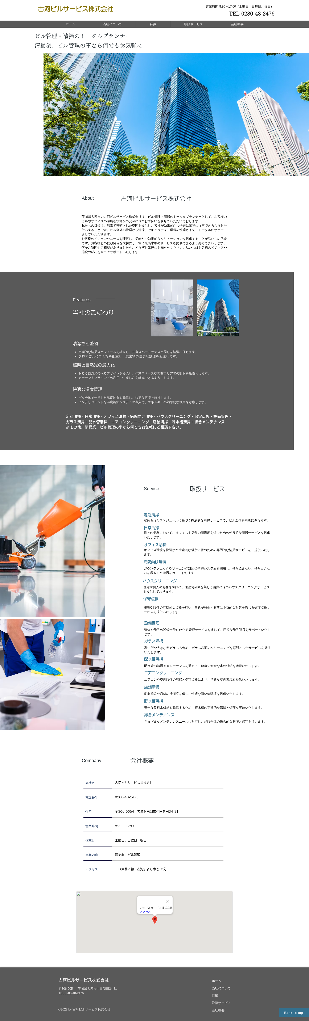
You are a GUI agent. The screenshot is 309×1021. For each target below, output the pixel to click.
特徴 (215, 995)
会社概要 (218, 1010)
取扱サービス (221, 1003)
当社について (221, 988)
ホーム (216, 981)
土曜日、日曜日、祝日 (131, 840)
